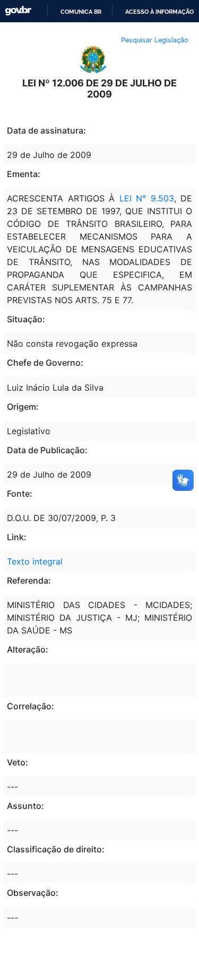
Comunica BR (80, 11)
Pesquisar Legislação (154, 40)
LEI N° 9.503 (146, 198)
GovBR (18, 11)
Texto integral (35, 561)
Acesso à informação (159, 11)
